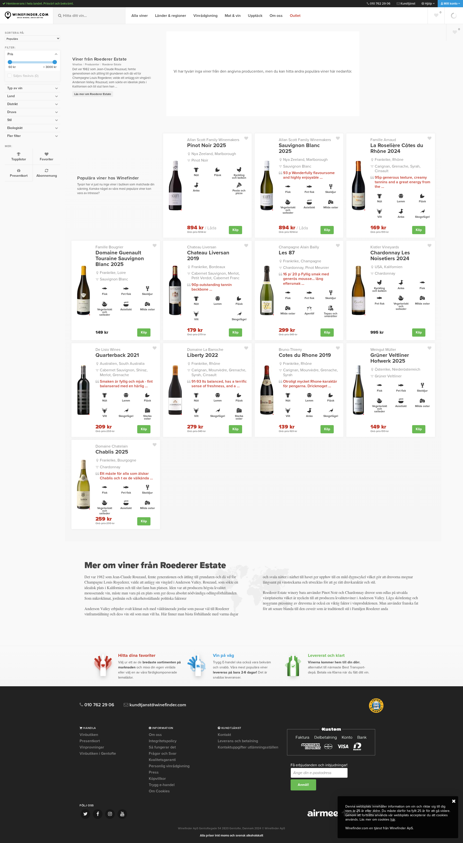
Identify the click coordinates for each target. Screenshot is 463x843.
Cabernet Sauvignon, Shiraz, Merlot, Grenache (124, 372)
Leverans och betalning (238, 741)
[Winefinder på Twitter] (85, 814)
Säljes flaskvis (25, 76)
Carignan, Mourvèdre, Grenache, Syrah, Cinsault (218, 372)
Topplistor (18, 159)
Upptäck (255, 15)
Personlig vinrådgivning (169, 766)
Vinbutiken (89, 735)
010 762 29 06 (379, 4)
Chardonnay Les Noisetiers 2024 (390, 255)
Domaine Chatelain (111, 446)
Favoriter (46, 159)
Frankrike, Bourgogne (118, 460)
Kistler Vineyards (384, 247)
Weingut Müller (383, 350)
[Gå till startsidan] (26, 15)
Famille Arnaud (383, 140)
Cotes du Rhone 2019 (305, 355)
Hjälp (428, 4)
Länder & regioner (170, 15)
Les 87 (287, 253)
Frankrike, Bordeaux (208, 267)
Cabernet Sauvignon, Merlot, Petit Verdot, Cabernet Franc (215, 275)
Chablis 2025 (111, 452)
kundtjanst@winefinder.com (157, 704)
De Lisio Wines (107, 350)
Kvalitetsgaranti (162, 759)
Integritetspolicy (163, 741)
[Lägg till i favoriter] (248, 137)
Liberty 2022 (202, 355)
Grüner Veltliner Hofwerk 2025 (389, 358)
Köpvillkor (157, 778)
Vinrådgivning (205, 15)
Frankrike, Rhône (389, 159)
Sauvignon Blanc (297, 166)
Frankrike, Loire (113, 272)
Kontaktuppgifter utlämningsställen (248, 747)
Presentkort (18, 176)
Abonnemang (46, 176)
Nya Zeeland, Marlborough (213, 153)
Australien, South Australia (122, 363)
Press (154, 772)
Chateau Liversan (201, 247)
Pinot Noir (199, 160)
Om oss (276, 15)
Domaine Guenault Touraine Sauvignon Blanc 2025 (119, 258)
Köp (235, 230)
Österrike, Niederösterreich (397, 369)
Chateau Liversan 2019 (208, 255)
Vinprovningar (92, 747)
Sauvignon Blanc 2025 (299, 148)
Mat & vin (233, 15)
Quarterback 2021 (117, 355)
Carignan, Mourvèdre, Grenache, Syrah (310, 372)
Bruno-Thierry (290, 350)
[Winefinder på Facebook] (97, 814)
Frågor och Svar (163, 753)
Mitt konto (450, 4)
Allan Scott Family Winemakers (213, 140)
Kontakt (224, 735)
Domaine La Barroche (205, 350)
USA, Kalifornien (388, 267)
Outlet (295, 15)
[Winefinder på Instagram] (110, 814)
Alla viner (139, 15)
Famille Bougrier (109, 247)
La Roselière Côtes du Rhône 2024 (396, 148)
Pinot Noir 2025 (206, 145)
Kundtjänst (407, 4)
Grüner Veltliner (388, 376)
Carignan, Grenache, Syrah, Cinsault (398, 168)
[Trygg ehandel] (376, 712)
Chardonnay (385, 273)
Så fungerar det (162, 747)
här (392, 819)
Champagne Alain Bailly (299, 247)
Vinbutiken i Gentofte (98, 753)
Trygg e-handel (162, 784)
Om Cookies (159, 791)
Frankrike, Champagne (302, 261)
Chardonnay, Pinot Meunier (306, 267)
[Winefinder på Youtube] (122, 814)
